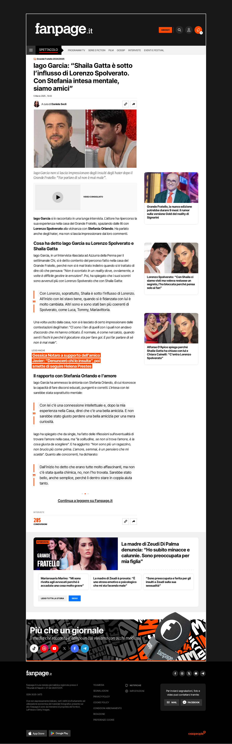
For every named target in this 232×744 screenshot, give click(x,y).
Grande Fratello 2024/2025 (50, 59)
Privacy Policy (101, 696)
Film (111, 50)
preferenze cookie (103, 719)
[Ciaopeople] (197, 734)
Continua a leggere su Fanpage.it (85, 500)
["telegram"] (85, 648)
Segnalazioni (100, 690)
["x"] (64, 648)
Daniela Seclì (58, 104)
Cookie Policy (101, 702)
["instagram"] (44, 648)
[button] (133, 104)
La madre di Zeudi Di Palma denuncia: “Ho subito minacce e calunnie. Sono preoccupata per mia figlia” (155, 552)
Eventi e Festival (154, 50)
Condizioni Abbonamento (107, 708)
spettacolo (48, 49)
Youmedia (98, 685)
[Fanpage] (39, 673)
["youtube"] (54, 648)
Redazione (99, 714)
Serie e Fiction (96, 50)
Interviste (134, 50)
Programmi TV (76, 50)
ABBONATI (165, 30)
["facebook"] (75, 648)
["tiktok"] (34, 648)
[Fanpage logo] (59, 30)
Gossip (121, 50)
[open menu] (31, 50)
